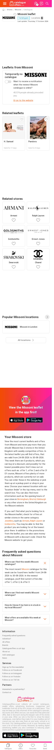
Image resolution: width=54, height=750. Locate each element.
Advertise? (6, 639)
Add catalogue (8, 655)
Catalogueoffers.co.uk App (13, 648)
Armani (25, 521)
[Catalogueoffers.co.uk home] (18, 3)
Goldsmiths (10, 524)
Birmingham (23, 499)
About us (6, 651)
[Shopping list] (41, 3)
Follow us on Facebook (12, 670)
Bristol (33, 499)
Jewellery (9, 521)
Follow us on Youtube (11, 676)
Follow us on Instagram (12, 673)
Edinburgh (41, 499)
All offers (6, 642)
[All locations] (47, 317)
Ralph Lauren (36, 521)
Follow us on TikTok (10, 680)
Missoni (18, 10)
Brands (5, 645)
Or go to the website (23, 100)
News (4, 658)
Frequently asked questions (13, 635)
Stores (10, 10)
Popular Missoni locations (20, 317)
